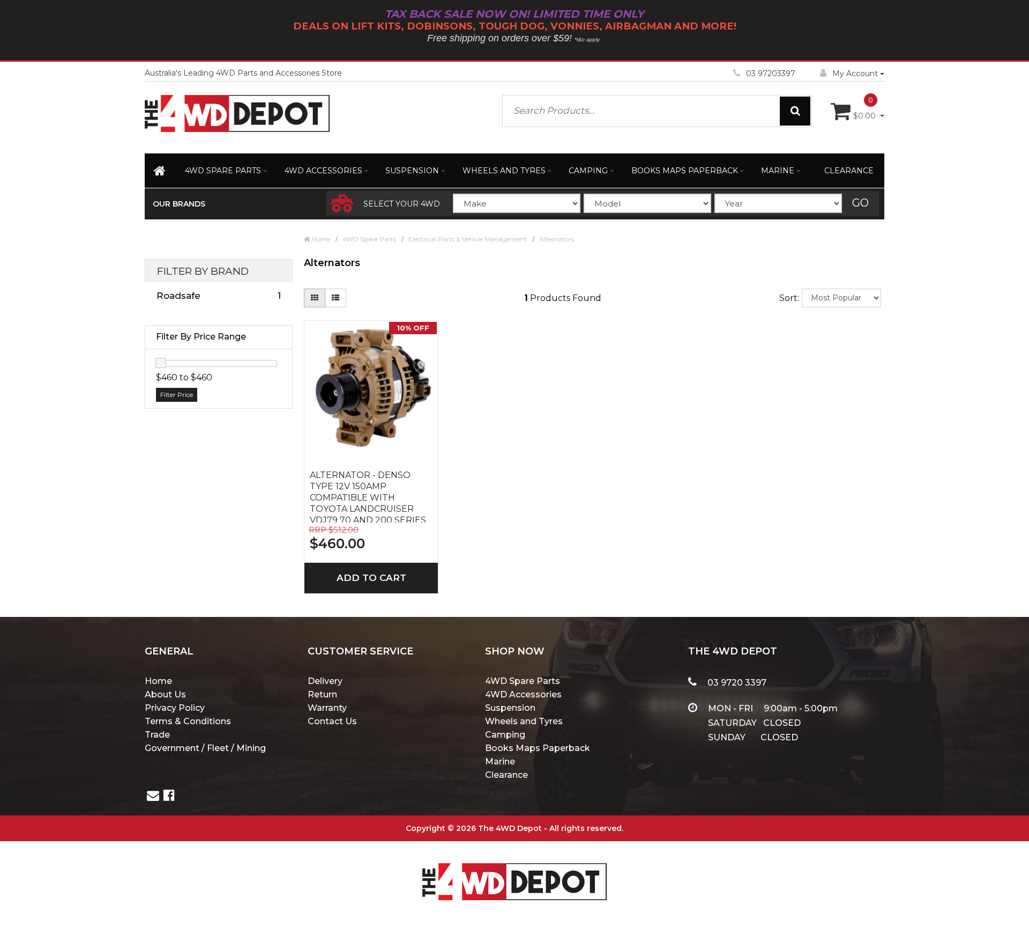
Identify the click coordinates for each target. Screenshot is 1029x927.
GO (860, 202)
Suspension (412, 170)
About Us (165, 694)
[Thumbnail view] (314, 298)
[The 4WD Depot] (514, 868)
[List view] (335, 298)
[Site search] (795, 111)
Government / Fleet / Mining (205, 748)
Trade (157, 735)
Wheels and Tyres (504, 170)
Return (322, 694)
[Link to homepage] (160, 173)
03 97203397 (770, 73)
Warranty (327, 708)
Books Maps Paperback (684, 170)
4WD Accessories (323, 170)
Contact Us (332, 721)
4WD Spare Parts (223, 170)
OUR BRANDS (179, 204)
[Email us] (153, 797)
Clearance (849, 170)
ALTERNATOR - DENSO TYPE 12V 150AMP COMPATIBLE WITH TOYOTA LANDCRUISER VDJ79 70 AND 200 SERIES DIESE (368, 496)
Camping (588, 170)
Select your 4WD (401, 204)
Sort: (789, 298)
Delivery (325, 681)
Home (158, 681)
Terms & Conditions (188, 721)
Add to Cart (371, 577)
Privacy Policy (175, 708)
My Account (855, 73)
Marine (777, 170)
